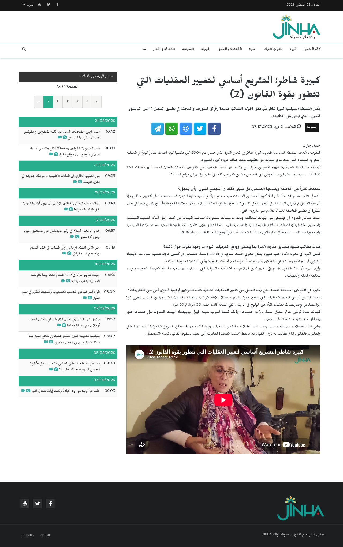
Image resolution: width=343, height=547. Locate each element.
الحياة (253, 50)
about (45, 536)
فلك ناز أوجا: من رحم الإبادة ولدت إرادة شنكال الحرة (65, 391)
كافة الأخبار (312, 50)
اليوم (293, 50)
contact (27, 536)
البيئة (205, 50)
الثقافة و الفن (164, 50)
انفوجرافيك (273, 50)
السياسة (188, 50)
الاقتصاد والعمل (229, 50)
